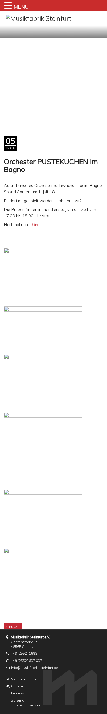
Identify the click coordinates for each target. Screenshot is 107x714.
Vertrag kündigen (25, 679)
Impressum (20, 693)
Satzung (17, 700)
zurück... (12, 626)
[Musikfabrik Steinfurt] (38, 18)
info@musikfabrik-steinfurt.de (34, 668)
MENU (21, 6)
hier (35, 224)
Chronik (17, 686)
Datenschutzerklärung (28, 705)
